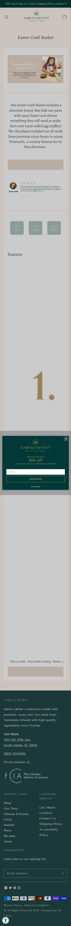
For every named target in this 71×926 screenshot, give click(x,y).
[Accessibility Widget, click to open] (5, 920)
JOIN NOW (35, 479)
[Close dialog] (66, 439)
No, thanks (35, 486)
